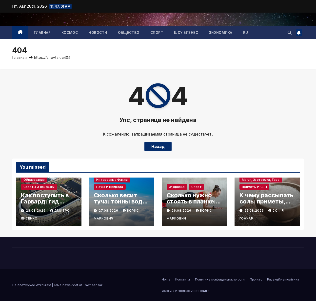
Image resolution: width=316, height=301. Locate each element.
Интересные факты (112, 179)
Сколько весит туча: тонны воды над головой (120, 201)
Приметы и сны (254, 187)
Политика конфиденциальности (220, 279)
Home (166, 279)
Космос (69, 32)
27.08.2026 (109, 210)
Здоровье (177, 187)
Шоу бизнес (186, 32)
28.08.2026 (36, 210)
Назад (158, 146)
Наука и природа (109, 187)
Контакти (182, 279)
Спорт (156, 32)
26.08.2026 (182, 210)
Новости (98, 32)
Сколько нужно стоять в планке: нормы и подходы (194, 201)
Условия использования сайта (186, 291)
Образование (34, 179)
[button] (290, 32)
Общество (128, 32)
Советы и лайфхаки (39, 187)
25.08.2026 (254, 210)
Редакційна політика (283, 279)
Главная (42, 32)
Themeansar (92, 285)
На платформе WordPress (32, 285)
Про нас (256, 279)
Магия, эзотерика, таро (261, 179)
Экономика (220, 32)
